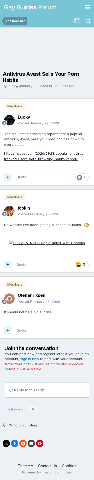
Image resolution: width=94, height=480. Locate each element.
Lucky (12, 86)
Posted (38, 123)
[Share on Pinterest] (39, 443)
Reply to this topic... (30, 390)
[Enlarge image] (47, 242)
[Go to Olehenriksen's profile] (9, 298)
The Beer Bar (64, 86)
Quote (21, 177)
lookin (24, 208)
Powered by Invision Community (47, 472)
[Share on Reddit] (23, 443)
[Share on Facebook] (14, 443)
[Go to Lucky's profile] (9, 120)
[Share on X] (6, 443)
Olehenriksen (31, 295)
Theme (24, 466)
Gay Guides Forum (30, 7)
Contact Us (47, 466)
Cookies (69, 466)
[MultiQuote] (7, 177)
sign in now (29, 359)
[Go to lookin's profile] (9, 211)
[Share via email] (31, 443)
